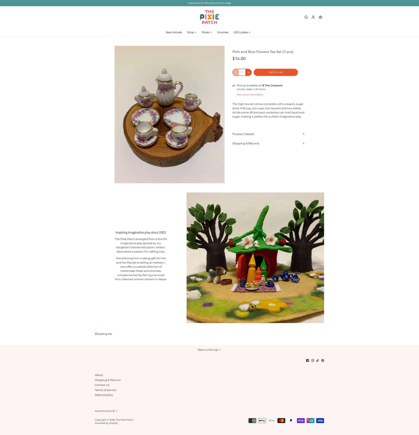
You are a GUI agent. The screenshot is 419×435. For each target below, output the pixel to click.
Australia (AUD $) (105, 411)
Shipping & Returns (245, 143)
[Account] (313, 17)
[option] (170, 114)
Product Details (243, 134)
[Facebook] (307, 360)
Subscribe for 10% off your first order (209, 3)
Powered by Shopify (106, 423)
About (99, 375)
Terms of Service (105, 390)
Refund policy (104, 395)
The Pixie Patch (124, 419)
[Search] (306, 17)
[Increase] (248, 72)
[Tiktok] (317, 360)
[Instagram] (312, 360)
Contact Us (102, 385)
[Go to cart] (320, 17)
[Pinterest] (322, 360)
